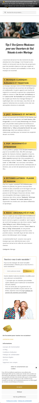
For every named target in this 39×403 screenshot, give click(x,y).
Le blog (5, 349)
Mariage (12, 249)
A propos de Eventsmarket (11, 347)
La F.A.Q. (5, 360)
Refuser (19, 392)
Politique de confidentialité (25, 401)
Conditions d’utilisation (10, 352)
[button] (36, 368)
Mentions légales (8, 357)
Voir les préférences (19, 397)
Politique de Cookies (11, 401)
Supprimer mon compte (10, 362)
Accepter (19, 387)
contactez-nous (8, 339)
